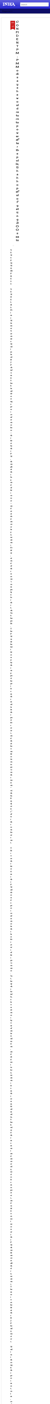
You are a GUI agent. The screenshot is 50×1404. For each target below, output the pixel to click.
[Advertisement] (27, 63)
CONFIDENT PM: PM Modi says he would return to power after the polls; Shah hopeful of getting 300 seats (17, 131)
